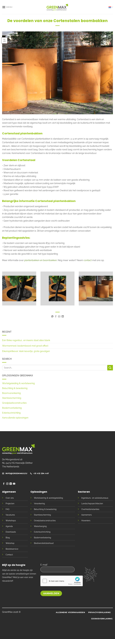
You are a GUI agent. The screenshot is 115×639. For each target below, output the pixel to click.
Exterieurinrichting (11, 412)
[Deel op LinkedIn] (63, 316)
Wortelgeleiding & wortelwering (18, 383)
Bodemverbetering (12, 408)
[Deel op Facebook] (56, 316)
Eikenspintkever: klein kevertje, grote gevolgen (26, 351)
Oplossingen (38, 491)
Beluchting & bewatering (14, 388)
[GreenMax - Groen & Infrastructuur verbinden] (57, 7)
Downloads (11, 532)
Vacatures (10, 515)
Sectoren (84, 491)
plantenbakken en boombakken (40, 260)
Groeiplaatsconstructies (14, 403)
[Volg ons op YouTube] (14, 484)
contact (88, 260)
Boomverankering (11, 393)
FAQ (7, 509)
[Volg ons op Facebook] (4, 484)
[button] (7, 7)
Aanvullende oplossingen (15, 417)
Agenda (9, 526)
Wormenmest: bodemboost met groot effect (25, 345)
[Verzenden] (110, 367)
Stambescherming (11, 398)
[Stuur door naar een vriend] (59, 316)
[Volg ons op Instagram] (7, 484)
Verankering (39, 503)
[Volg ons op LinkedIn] (11, 484)
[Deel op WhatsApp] (52, 316)
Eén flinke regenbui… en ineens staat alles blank (26, 340)
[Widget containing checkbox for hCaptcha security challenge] (61, 581)
